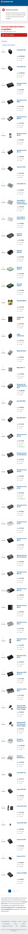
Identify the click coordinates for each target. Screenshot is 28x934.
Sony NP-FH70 (21, 418)
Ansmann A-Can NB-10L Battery (22, 556)
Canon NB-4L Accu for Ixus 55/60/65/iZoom (22, 202)
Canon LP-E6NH (22, 873)
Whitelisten (23, 926)
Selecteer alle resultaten (9, 45)
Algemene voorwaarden (7, 926)
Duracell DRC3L (21, 301)
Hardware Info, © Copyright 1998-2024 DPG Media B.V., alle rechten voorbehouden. (14, 930)
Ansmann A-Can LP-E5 (22, 487)
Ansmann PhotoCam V (20, 756)
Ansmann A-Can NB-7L (22, 623)
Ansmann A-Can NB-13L (22, 589)
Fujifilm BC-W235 (20, 318)
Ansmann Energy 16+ (20, 740)
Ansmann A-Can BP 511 (22, 435)
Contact (20, 921)
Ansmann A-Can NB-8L (22, 639)
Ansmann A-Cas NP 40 (21, 134)
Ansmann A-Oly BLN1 (21, 690)
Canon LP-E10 (21, 167)
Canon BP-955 (21, 66)
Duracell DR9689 (19, 251)
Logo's (15, 923)
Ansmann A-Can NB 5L (22, 101)
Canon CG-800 (21, 839)
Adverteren (14, 921)
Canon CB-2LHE (22, 823)
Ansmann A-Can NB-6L (22, 606)
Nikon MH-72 (21, 367)
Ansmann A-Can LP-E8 (22, 522)
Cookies (23, 923)
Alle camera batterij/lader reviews (8, 31)
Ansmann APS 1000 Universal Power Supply (21, 707)
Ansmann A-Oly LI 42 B (21, 84)
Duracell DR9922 (19, 268)
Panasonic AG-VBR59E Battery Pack (22, 385)
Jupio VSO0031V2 (20, 335)
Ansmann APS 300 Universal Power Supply (21, 724)
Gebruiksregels (6, 923)
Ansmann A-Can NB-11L (22, 572)
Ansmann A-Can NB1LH (22, 117)
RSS (17, 926)
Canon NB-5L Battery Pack (21, 218)
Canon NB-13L (21, 183)
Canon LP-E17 (21, 856)
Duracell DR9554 (19, 234)
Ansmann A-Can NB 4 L (22, 539)
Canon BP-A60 (21, 50)
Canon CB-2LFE (21, 806)
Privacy (24, 921)
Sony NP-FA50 (21, 401)
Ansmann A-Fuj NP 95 (21, 656)
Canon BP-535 (21, 772)
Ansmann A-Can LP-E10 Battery (22, 454)
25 (14, 891)
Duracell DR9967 (19, 284)
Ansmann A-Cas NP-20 (21, 151)
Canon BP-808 (21, 789)
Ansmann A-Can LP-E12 (22, 470)
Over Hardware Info (6, 921)
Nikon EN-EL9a (21, 351)
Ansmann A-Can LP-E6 (22, 506)
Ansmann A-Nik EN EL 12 (21, 673)
